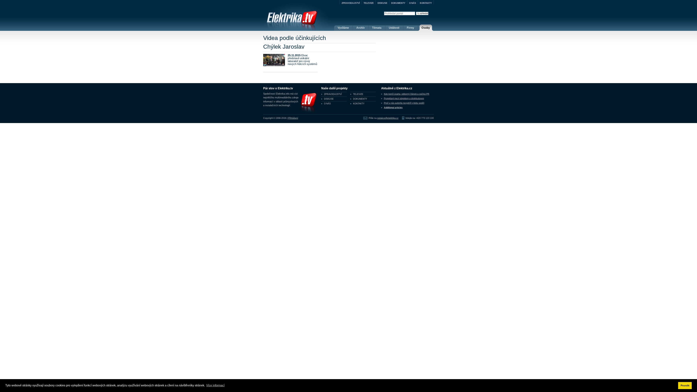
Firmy (410, 27)
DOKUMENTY (398, 3)
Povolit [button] (685, 385)
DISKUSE (382, 3)
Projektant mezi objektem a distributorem (404, 98)
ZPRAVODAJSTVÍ (351, 3)
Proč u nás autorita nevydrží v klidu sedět (404, 103)
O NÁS (412, 3)
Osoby (425, 27)
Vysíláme (343, 27)
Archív (360, 27)
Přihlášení (293, 118)
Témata (376, 27)
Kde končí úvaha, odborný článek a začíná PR (406, 94)
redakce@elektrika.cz (387, 118)
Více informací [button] (215, 385)
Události (394, 27)
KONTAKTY (426, 3)
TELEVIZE (369, 3)
